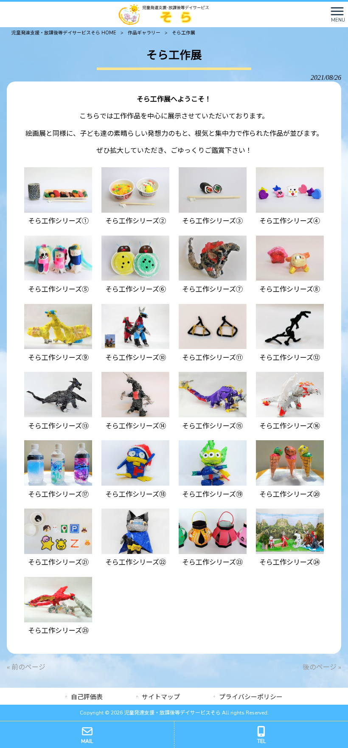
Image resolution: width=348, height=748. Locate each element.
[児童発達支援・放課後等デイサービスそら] (163, 14)
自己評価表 (87, 697)
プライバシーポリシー (251, 697)
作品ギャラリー (144, 33)
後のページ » (322, 667)
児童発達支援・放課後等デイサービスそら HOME (63, 33)
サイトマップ (161, 697)
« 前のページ (26, 667)
